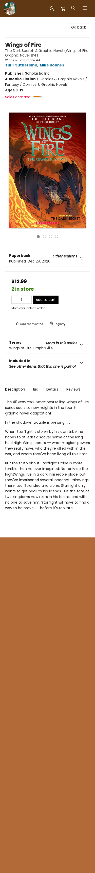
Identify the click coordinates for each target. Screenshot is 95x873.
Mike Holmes (52, 65)
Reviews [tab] (73, 389)
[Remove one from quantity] (15, 299)
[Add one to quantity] (28, 299)
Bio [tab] (35, 389)
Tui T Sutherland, (22, 65)
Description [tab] (15, 389)
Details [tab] (52, 389)
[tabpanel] (47, 462)
